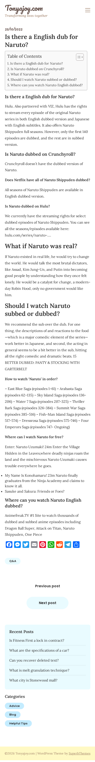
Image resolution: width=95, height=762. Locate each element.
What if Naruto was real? (30, 74)
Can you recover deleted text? (34, 660)
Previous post (47, 586)
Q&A (12, 561)
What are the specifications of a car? (39, 650)
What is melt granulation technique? (39, 670)
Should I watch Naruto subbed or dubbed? (44, 79)
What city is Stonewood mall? (33, 680)
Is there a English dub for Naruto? (36, 63)
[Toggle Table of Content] (78, 57)
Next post (47, 602)
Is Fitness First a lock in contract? (36, 640)
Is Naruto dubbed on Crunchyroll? (37, 69)
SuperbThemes (79, 753)
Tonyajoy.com (24, 8)
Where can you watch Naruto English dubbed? (47, 85)
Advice (14, 706)
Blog (12, 714)
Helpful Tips (18, 723)
